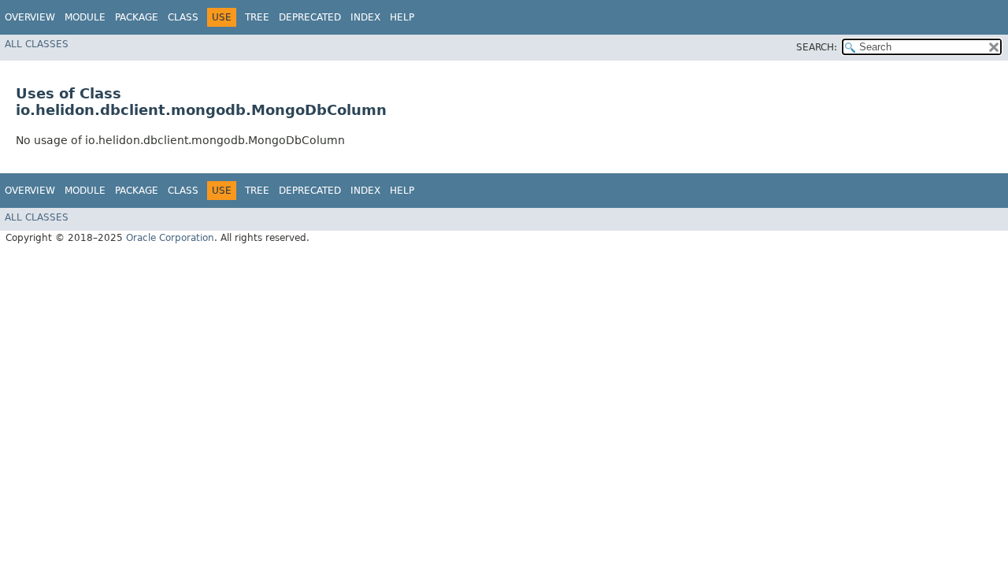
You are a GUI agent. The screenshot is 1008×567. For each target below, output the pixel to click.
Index (365, 17)
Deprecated (310, 17)
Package (136, 17)
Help (402, 17)
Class (183, 17)
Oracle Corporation (170, 237)
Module (85, 17)
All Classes (37, 44)
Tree (257, 17)
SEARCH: (816, 47)
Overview (30, 17)
